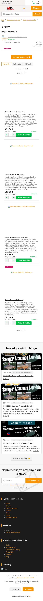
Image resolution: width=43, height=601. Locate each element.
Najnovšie (6, 64)
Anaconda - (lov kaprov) (13, 20)
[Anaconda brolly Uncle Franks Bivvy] (21, 219)
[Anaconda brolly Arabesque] (21, 282)
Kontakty (8, 554)
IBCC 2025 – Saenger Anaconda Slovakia (18, 376)
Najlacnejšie (17, 64)
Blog (7, 557)
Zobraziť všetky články (20, 458)
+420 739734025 (6, 2)
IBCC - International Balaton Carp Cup (22, 372)
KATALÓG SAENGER (13, 533)
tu (29, 596)
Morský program (11, 518)
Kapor (8, 504)
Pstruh (8, 515)
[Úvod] (9, 8)
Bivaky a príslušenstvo (29, 20)
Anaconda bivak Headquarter (14, 112)
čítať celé (6, 379)
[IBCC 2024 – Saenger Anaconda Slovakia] (21, 392)
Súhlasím (28, 589)
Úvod (2, 20)
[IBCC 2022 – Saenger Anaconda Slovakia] (21, 429)
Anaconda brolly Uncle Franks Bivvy (16, 237)
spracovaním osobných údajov (17, 485)
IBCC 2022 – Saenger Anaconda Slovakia (18, 443)
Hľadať (37, 14)
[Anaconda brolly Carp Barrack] (21, 156)
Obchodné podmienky (13, 550)
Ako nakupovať (11, 547)
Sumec (8, 506)
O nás (8, 545)
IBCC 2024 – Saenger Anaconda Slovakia (18, 406)
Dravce (8, 511)
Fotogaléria (9, 552)
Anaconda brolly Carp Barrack (14, 174)
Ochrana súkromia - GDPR (25, 578)
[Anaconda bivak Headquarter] (21, 94)
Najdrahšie (28, 64)
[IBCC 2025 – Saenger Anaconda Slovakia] (21, 361)
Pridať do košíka (24, 135)
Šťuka (7, 513)
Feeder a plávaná (11, 508)
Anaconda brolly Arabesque (17, 37)
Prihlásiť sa (31, 481)
